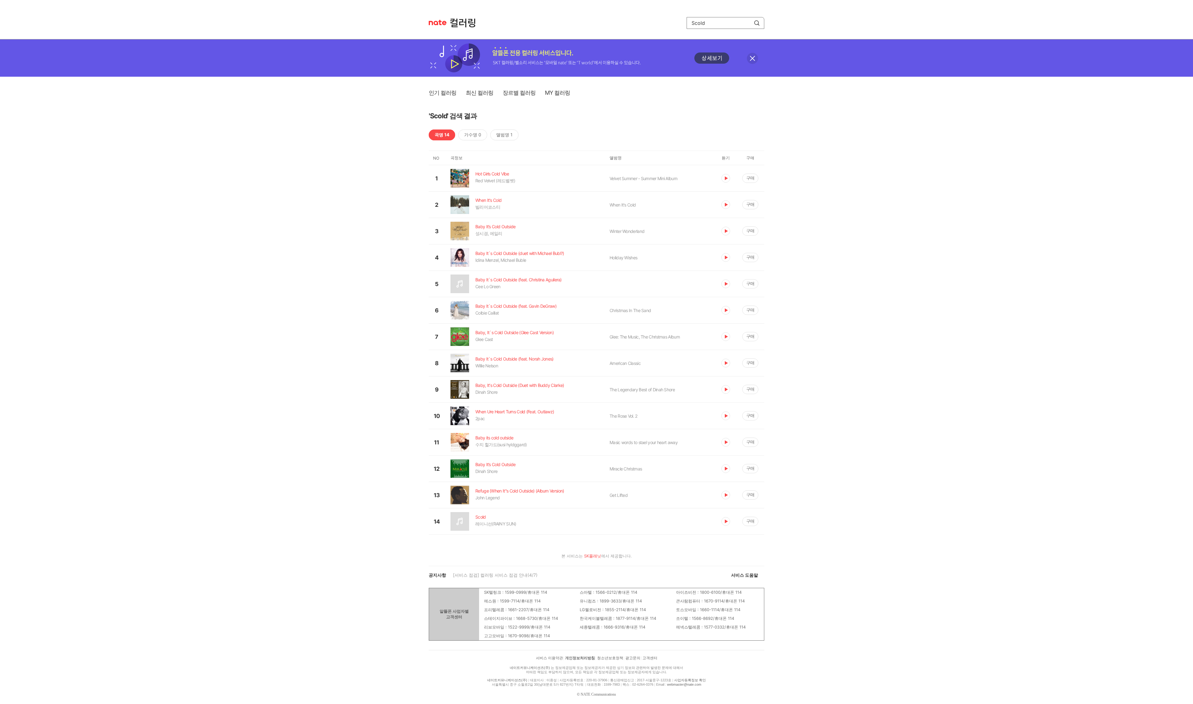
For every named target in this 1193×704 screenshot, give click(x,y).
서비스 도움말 (744, 575)
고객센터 (649, 658)
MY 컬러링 (557, 92)
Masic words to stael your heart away (644, 442)
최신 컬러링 (479, 92)
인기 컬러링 (442, 92)
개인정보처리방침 (580, 658)
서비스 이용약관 (549, 658)
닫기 (752, 58)
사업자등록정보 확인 (690, 680)
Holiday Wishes (623, 257)
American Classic (625, 363)
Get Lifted (619, 495)
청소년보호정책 (610, 658)
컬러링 (465, 23)
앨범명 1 (504, 134)
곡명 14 (442, 134)
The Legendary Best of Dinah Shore (642, 389)
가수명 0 (472, 134)
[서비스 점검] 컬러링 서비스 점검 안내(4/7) (495, 575)
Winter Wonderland (627, 231)
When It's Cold (623, 204)
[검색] (757, 23)
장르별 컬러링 (519, 92)
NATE (437, 22)
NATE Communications (598, 694)
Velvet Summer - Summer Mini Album (643, 178)
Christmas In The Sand (630, 310)
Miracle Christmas (626, 468)
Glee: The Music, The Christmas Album (645, 336)
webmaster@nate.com (684, 684)
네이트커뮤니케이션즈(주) (530, 668)
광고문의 (632, 658)
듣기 (725, 178)
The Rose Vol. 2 (624, 416)
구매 (750, 177)
